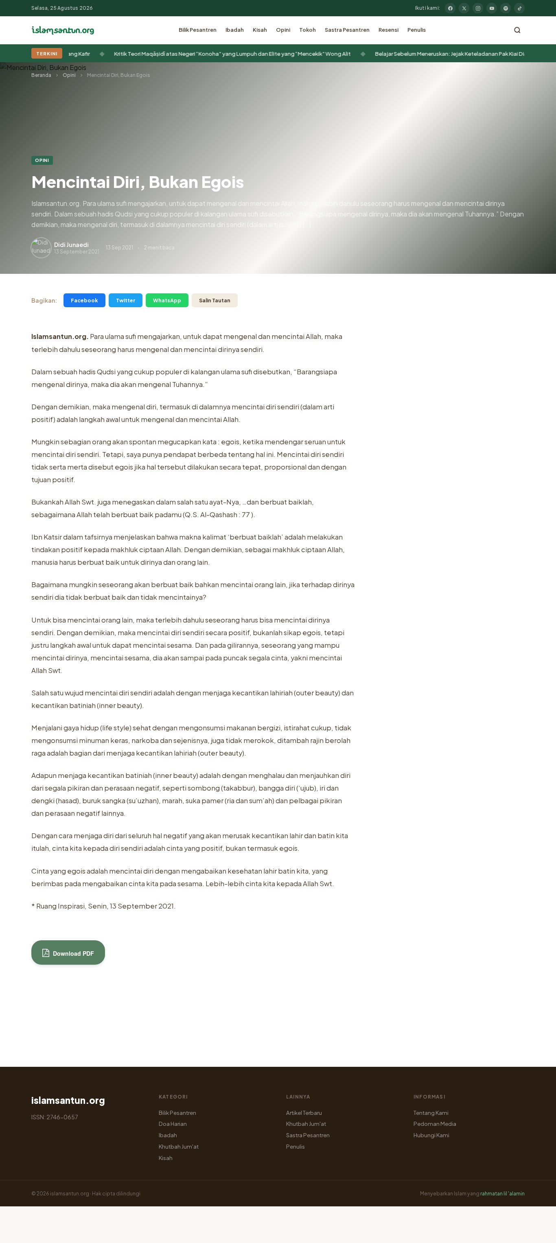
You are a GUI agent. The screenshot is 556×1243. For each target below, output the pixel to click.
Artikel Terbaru (304, 1112)
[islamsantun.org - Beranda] (62, 30)
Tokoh (307, 29)
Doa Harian (173, 1123)
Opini (283, 29)
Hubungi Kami (431, 1135)
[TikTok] (519, 8)
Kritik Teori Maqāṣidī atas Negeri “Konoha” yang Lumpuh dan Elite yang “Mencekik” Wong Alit (221, 53)
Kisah (260, 29)
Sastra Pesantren (347, 29)
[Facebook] (450, 8)
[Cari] (517, 30)
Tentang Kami (431, 1112)
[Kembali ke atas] (536, 1231)
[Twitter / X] (464, 8)
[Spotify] (505, 8)
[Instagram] (478, 8)
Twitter (125, 300)
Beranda (41, 75)
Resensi (388, 29)
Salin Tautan (214, 300)
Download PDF (72, 953)
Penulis (416, 29)
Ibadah (234, 29)
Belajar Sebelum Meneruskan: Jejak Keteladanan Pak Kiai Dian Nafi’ (448, 53)
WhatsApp (167, 300)
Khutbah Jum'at (179, 1146)
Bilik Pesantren (198, 29)
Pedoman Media (435, 1123)
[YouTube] (491, 8)
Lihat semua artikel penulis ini (116, 1041)
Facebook (84, 300)
